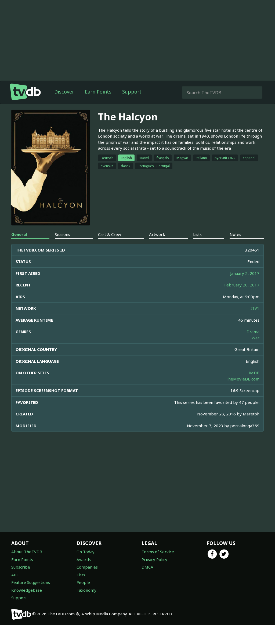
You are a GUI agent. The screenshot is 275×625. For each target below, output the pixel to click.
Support (132, 91)
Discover (64, 91)
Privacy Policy (154, 559)
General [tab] (19, 234)
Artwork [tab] (157, 234)
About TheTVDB (26, 551)
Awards (84, 559)
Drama (253, 331)
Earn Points (98, 91)
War (255, 337)
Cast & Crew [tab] (109, 234)
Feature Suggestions (30, 582)
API (14, 574)
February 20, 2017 (241, 285)
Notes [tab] (235, 234)
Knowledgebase (26, 590)
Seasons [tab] (62, 234)
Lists (81, 574)
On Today (86, 551)
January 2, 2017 (244, 273)
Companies (87, 567)
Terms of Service (158, 551)
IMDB (254, 372)
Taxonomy (86, 590)
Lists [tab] (197, 234)
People (83, 582)
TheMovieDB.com (242, 379)
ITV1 (255, 308)
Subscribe (20, 567)
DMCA (147, 567)
